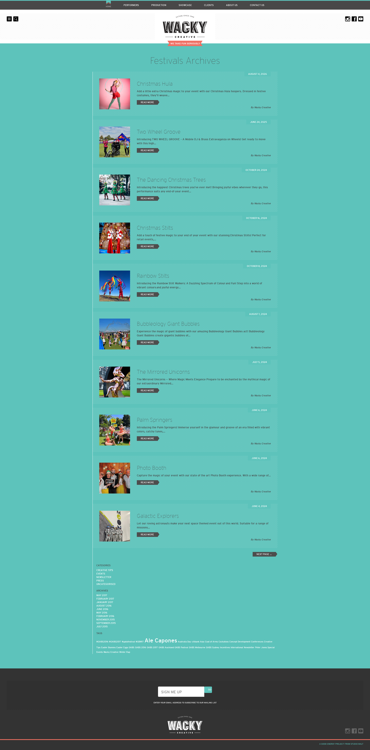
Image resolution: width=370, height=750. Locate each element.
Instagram (347, 18)
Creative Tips (104, 570)
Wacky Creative (185, 26)
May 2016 (101, 612)
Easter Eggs (122, 647)
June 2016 (102, 609)
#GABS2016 (102, 641)
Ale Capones (161, 640)
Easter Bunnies (108, 647)
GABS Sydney (212, 647)
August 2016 (104, 605)
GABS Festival (181, 647)
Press (100, 580)
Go (209, 689)
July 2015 (102, 626)
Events (100, 573)
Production (158, 5)
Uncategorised (105, 584)
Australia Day (184, 641)
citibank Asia (198, 641)
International (237, 647)
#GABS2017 (115, 641)
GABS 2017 (152, 647)
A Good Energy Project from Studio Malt (341, 744)
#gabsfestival (128, 641)
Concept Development (239, 641)
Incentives (225, 647)
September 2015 (106, 623)
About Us (232, 5)
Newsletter (103, 577)
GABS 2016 (140, 647)
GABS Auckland (166, 647)
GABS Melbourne (197, 647)
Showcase (185, 5)
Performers (131, 5)
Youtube (360, 18)
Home (108, 6)
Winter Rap (124, 652)
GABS (131, 647)
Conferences (257, 641)
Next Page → (264, 554)
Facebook (354, 18)
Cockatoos (224, 641)
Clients (209, 5)
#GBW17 (140, 641)
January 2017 (104, 602)
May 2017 (101, 595)
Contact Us (257, 5)
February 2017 (105, 598)
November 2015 (105, 619)
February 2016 (105, 616)
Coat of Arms (211, 641)
